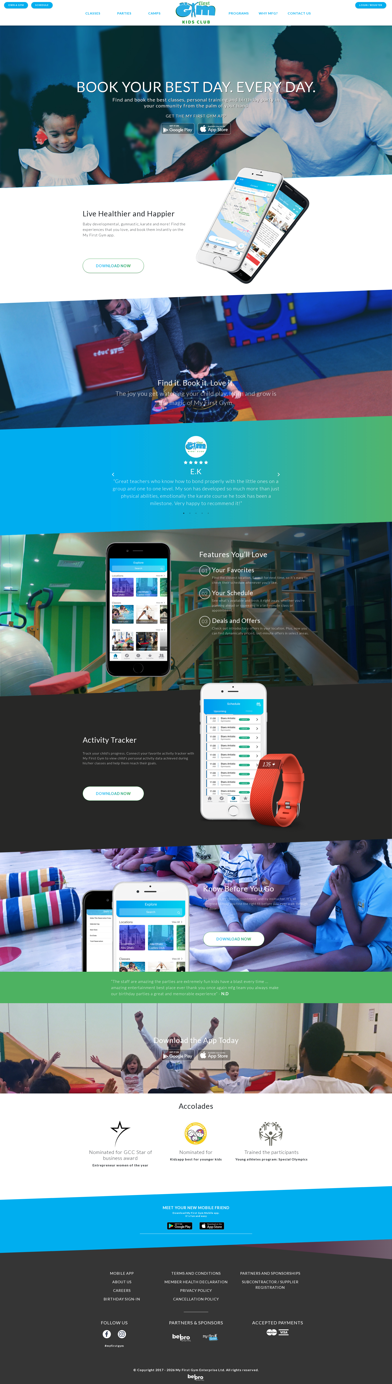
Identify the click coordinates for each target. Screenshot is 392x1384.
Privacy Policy (196, 1290)
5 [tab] (208, 513)
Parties (124, 13)
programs (239, 13)
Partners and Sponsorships (270, 1273)
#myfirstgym (114, 1345)
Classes (92, 13)
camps (154, 13)
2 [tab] (190, 513)
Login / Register (370, 5)
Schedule (42, 5)
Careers (122, 1290)
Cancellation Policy (196, 1299)
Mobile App (122, 1273)
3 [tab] (196, 513)
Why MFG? (268, 13)
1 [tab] (184, 513)
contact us (299, 13)
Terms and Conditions (196, 1273)
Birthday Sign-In (122, 1299)
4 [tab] (202, 513)
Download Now (113, 266)
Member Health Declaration (196, 1282)
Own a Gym (16, 5)
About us (121, 1282)
